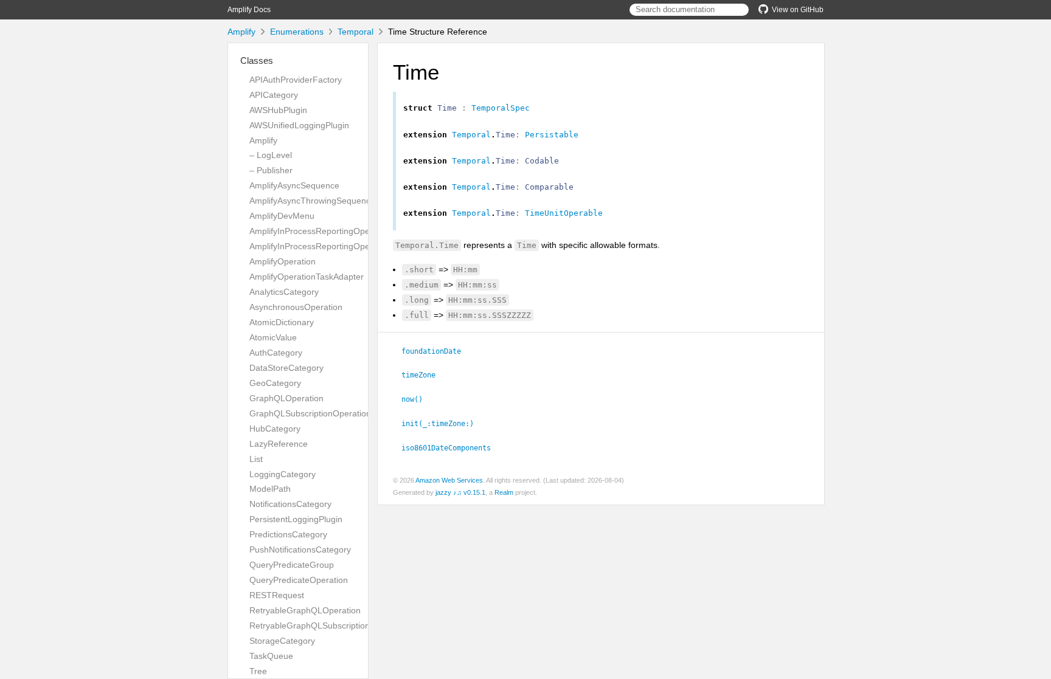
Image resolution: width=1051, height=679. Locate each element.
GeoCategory (275, 383)
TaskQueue (271, 656)
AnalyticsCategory (284, 292)
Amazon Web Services (449, 480)
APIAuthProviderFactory (295, 79)
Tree (258, 671)
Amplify (241, 31)
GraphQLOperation (286, 398)
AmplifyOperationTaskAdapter (306, 276)
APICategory (273, 95)
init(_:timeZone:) (443, 423)
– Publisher (271, 170)
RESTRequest (276, 595)
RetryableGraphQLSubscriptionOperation (328, 625)
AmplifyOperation (282, 261)
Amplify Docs (249, 9)
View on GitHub (798, 9)
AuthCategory (275, 352)
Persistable (551, 134)
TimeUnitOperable (564, 213)
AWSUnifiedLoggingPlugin (299, 125)
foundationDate (436, 351)
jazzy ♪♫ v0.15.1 (460, 492)
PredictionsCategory (288, 534)
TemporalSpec (500, 107)
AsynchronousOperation (295, 307)
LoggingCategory (282, 474)
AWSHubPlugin (278, 110)
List (256, 459)
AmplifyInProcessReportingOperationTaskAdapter (344, 246)
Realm (503, 492)
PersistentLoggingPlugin (295, 519)
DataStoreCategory (286, 368)
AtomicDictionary (281, 322)
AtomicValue (273, 337)
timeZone (423, 375)
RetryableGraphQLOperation (305, 610)
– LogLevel (270, 155)
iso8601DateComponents (451, 448)
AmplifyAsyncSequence (294, 185)
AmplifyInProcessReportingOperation (320, 231)
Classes (256, 60)
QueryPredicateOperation (298, 580)
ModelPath (270, 489)
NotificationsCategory (290, 504)
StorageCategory (282, 641)
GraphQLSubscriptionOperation (310, 413)
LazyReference (278, 444)
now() (417, 399)
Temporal (355, 31)
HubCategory (274, 428)
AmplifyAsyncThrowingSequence (312, 200)
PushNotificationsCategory (300, 549)
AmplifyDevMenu (281, 216)
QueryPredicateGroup (291, 565)
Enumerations (297, 31)
